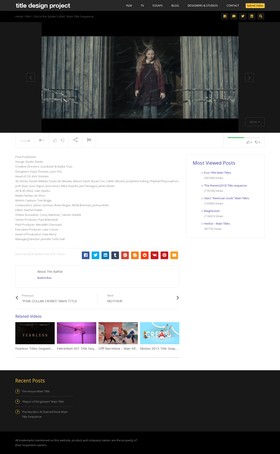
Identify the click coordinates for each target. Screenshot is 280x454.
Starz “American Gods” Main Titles (226, 198)
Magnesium (212, 211)
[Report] (89, 140)
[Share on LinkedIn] (105, 255)
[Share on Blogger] (135, 255)
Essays (158, 5)
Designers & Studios (203, 5)
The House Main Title (36, 391)
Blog (175, 5)
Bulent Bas (21, 254)
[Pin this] (164, 255)
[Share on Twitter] (95, 255)
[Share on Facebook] (85, 255)
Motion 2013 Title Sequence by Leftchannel (172, 348)
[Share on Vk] (154, 255)
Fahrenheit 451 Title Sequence (80, 348)
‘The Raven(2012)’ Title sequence (225, 185)
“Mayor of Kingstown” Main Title (43, 401)
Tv (142, 5)
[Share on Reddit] (145, 255)
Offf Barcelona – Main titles (118, 348)
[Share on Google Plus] (125, 255)
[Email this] (174, 255)
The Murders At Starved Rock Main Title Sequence (45, 414)
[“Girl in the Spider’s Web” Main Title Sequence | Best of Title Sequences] (42, 5)
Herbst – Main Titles (217, 223)
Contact (233, 5)
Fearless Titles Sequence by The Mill (42, 348)
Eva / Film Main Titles (217, 173)
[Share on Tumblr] (115, 255)
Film (129, 5)
